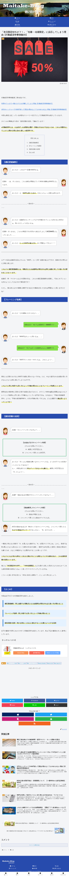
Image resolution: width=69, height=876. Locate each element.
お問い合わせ (57, 868)
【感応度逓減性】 (33, 143)
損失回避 (51, 663)
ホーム (13, 866)
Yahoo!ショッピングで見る (53, 653)
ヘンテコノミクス (33, 663)
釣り (35, 866)
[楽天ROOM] (18, 719)
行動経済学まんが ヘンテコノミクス (24, 648)
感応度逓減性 (43, 663)
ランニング (13, 868)
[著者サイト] (18, 714)
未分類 (35, 868)
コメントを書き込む (34, 845)
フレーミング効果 (12, 663)
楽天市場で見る (36, 653)
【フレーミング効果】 (35, 146)
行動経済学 (58, 663)
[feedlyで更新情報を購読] (51, 719)
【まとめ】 (31, 152)
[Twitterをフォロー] (51, 714)
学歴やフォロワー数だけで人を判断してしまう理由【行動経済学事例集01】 (27, 103)
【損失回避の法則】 (34, 149)
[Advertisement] (34, 89)
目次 (32, 138)
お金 (4, 663)
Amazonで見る (20, 653)
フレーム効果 (23, 663)
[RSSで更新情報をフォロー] (34, 723)
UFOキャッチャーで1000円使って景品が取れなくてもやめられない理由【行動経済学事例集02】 (34, 109)
